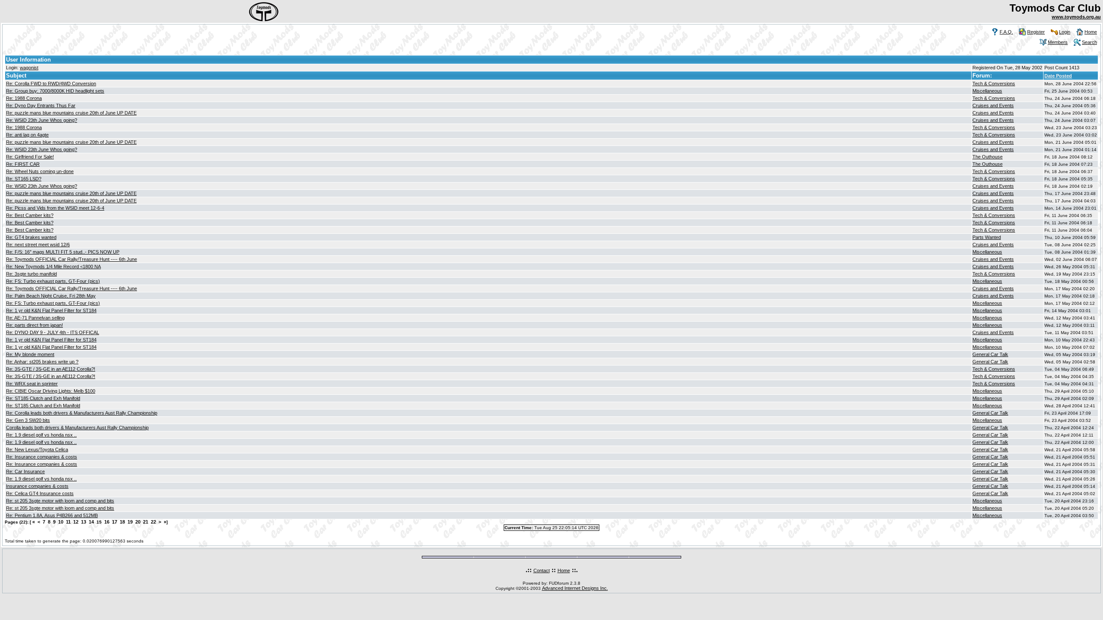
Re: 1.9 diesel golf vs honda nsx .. (41, 434)
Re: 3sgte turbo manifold (31, 273)
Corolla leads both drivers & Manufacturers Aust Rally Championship (77, 427)
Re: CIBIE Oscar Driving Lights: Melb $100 (50, 391)
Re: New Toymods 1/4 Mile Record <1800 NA (53, 266)
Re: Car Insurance (25, 471)
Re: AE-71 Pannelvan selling (35, 317)
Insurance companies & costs (37, 486)
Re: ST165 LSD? (23, 178)
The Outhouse (987, 156)
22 (153, 521)
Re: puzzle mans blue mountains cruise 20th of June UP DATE (71, 112)
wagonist (29, 67)
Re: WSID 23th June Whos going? (41, 120)
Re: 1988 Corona (24, 98)
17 (114, 521)
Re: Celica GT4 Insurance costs (40, 493)
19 (130, 521)
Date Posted (1058, 75)
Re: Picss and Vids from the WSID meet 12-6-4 (55, 208)
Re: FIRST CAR (23, 164)
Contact (541, 570)
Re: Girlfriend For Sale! (30, 156)
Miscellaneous (987, 90)
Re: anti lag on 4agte (27, 134)
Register (1036, 31)
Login (1064, 31)
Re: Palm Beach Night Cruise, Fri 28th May (51, 295)
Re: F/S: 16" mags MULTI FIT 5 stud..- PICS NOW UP (62, 251)
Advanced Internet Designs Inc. (575, 588)
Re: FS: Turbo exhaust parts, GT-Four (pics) (53, 281)
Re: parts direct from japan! (34, 325)
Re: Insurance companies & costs (41, 456)
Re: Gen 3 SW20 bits (28, 420)
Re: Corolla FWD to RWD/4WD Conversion (51, 83)
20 (137, 521)
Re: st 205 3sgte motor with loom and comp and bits (60, 500)
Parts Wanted (986, 237)
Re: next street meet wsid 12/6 (38, 244)
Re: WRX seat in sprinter (32, 383)
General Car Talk (990, 354)
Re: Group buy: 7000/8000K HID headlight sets (55, 90)
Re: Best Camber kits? (29, 215)
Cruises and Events (993, 105)
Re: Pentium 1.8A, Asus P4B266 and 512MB (52, 515)
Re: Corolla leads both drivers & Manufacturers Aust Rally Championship (81, 412)
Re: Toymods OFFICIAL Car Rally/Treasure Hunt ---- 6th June (71, 259)
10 (60, 521)
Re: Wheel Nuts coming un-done (40, 171)
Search (1089, 42)
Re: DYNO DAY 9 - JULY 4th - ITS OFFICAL (52, 332)
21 (145, 521)
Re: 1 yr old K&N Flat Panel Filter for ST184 (51, 310)
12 (75, 521)
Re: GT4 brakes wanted (31, 237)
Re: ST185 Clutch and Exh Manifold (43, 398)
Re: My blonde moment (30, 354)
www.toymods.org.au (1076, 16)
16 (106, 521)
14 (91, 521)
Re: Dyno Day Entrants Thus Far (40, 105)
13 (83, 521)
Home (1090, 31)
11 (68, 521)
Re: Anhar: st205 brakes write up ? (42, 361)
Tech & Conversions (993, 83)
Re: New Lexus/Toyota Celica (37, 449)
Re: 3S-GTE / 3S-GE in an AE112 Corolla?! (50, 369)
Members (1058, 42)
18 (122, 521)
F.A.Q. (1006, 31)
